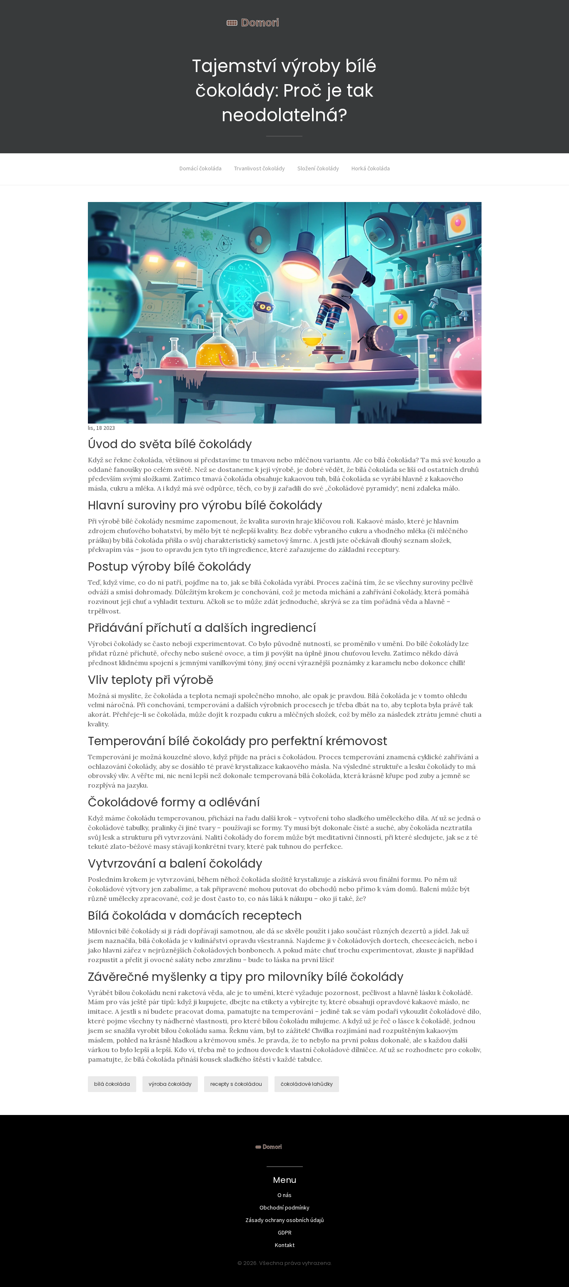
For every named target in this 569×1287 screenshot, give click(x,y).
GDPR (285, 1232)
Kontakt (284, 1245)
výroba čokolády (170, 1083)
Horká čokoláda (371, 168)
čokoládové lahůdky (307, 1083)
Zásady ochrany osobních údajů (284, 1220)
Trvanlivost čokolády (259, 168)
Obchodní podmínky (284, 1207)
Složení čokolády (318, 168)
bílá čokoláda (112, 1083)
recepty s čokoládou (236, 1083)
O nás (284, 1195)
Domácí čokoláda (201, 168)
